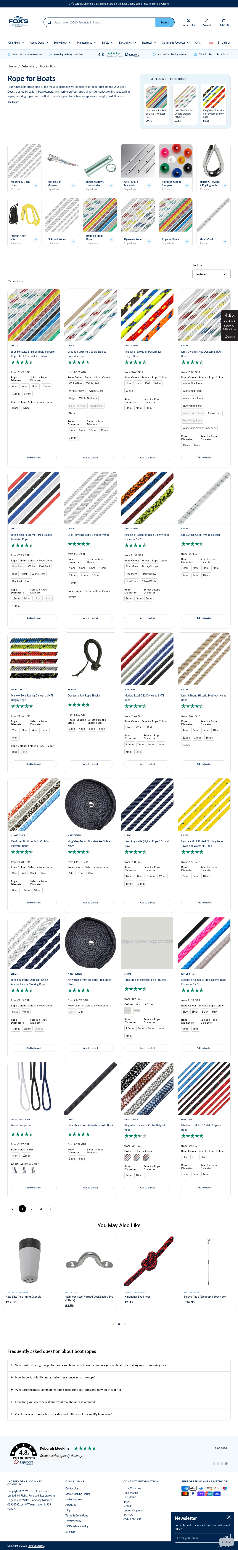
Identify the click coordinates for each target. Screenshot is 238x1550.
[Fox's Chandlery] (18, 22)
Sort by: (197, 265)
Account (206, 24)
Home (12, 66)
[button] (118, 54)
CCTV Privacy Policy (76, 1526)
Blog (67, 1510)
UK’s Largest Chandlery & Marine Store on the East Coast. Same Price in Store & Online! (119, 3)
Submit (164, 22)
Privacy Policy (73, 1520)
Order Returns (73, 1499)
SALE (212, 42)
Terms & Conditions (76, 1515)
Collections (28, 66)
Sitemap (70, 1531)
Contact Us (71, 1488)
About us (70, 1504)
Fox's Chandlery (36, 1545)
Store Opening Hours (77, 1493)
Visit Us (226, 42)
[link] (119, 1454)
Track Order (188, 24)
